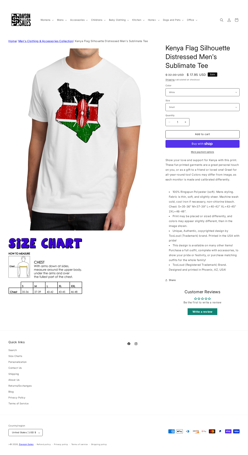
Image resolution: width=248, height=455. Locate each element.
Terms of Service (18, 403)
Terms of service (79, 444)
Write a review (202, 311)
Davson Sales (26, 444)
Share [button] (172, 280)
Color (169, 85)
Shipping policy (99, 444)
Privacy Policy (16, 397)
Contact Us (15, 367)
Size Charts (15, 355)
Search (12, 349)
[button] (46, 19)
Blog (11, 391)
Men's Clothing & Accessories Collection (45, 41)
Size (168, 100)
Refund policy (44, 444)
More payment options (202, 152)
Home (12, 41)
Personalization (17, 361)
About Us (14, 379)
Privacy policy (61, 444)
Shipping (170, 79)
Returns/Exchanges (20, 385)
